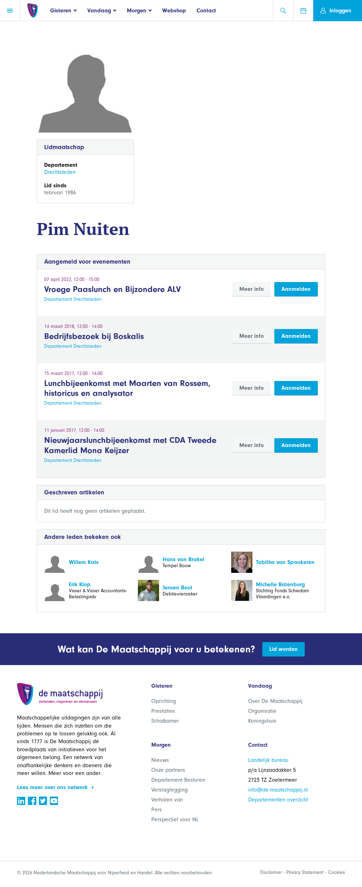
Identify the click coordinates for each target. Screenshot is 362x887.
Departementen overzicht (278, 800)
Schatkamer (165, 721)
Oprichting (163, 701)
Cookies (336, 872)
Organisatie (262, 711)
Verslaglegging (169, 790)
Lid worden (283, 649)
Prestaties (163, 711)
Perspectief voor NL (175, 819)
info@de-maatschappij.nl (278, 790)
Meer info (251, 289)
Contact (206, 10)
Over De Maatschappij (275, 701)
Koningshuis (262, 721)
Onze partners (168, 770)
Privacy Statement (304, 872)
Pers (156, 809)
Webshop (174, 10)
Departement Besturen (178, 780)
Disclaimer (271, 872)
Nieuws (160, 760)
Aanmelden (296, 289)
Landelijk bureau (268, 760)
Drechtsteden (60, 172)
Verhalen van (167, 800)
